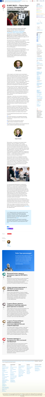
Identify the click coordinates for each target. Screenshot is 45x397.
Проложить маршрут (39, 96)
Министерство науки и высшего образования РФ (38, 366)
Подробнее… (29, 268)
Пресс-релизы (39, 102)
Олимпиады (11, 368)
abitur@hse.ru (38, 69)
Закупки (3, 373)
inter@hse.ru (38, 87)
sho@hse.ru (38, 81)
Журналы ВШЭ (28, 372)
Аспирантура (12, 372)
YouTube (39, 35)
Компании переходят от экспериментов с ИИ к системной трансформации (16, 340)
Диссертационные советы (22, 370)
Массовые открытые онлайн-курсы (37, 370)
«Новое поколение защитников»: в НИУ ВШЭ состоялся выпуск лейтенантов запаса (17, 289)
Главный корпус (39, 44)
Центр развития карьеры (13, 375)
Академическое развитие (22, 372)
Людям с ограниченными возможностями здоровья (5, 387)
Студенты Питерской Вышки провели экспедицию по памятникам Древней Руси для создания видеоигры (16, 323)
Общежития (38, 76)
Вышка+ (11, 370)
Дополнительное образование (12, 374)
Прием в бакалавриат (13, 369)
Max (38, 41)
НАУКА (20, 364)
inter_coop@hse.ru (39, 94)
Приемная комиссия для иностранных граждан (39, 84)
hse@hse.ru (38, 62)
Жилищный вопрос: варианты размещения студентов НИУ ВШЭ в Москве (17, 275)
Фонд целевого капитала (5, 376)
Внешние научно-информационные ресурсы (21, 375)
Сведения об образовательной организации (4, 385)
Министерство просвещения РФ (37, 368)
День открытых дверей (18, 32)
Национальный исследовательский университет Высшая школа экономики (11, 361)
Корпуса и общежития (5, 372)
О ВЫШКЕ (3, 364)
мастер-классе (26, 206)
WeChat (39, 37)
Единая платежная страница (4, 389)
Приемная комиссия (39, 63)
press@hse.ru (38, 101)
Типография (28, 370)
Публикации (28, 373)
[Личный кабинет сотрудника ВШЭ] (42, 1)
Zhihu (38, 40)
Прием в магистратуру (13, 371)
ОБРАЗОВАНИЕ (12, 364)
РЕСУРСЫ (28, 364)
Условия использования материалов (39, 105)
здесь (8, 394)
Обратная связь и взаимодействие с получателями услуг (12, 381)
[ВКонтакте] (7, 226)
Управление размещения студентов (38, 78)
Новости (23, 361)
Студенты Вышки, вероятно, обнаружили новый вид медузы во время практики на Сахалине (16, 305)
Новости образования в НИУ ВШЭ (29, 361)
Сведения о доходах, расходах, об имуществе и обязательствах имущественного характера (5, 381)
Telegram (39, 36)
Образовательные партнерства (12, 378)
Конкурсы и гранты (21, 373)
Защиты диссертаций (21, 371)
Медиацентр (28, 371)
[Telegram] (8, 226)
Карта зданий (38, 95)
